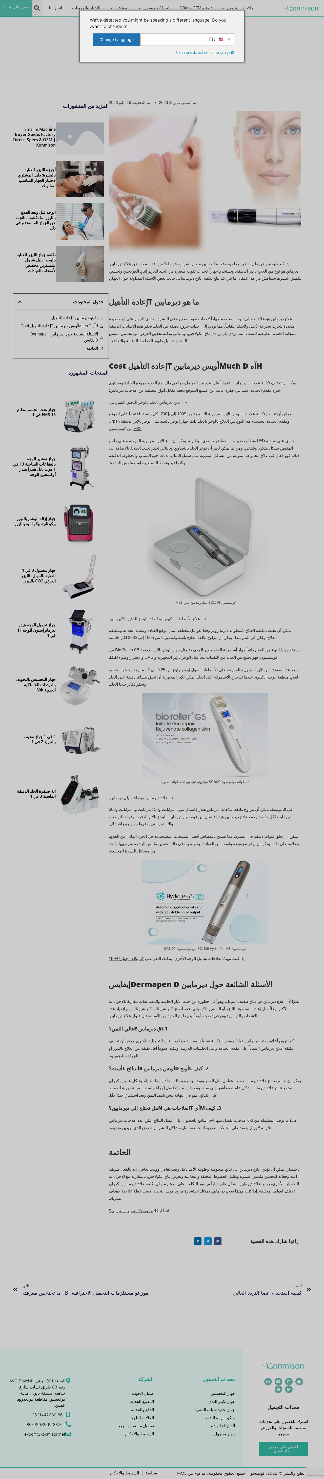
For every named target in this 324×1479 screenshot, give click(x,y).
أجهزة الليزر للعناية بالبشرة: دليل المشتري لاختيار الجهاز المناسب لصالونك (37, 177)
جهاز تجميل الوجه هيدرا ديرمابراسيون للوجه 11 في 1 (36, 630)
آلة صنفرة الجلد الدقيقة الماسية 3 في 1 (36, 793)
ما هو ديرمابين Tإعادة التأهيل (75, 317)
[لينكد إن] (289, 1381)
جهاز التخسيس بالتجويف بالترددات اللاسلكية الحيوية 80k (35, 684)
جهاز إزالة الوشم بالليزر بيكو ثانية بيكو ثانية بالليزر (35, 521)
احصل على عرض (16, 7)
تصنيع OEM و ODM (195, 8)
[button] (37, 8)
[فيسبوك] (299, 1381)
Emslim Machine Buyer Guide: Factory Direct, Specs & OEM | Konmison (34, 137)
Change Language (116, 39)
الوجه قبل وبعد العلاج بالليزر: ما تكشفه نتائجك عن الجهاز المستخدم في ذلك (35, 220)
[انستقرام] (268, 1381)
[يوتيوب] (278, 1381)
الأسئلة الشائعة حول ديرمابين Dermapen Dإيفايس (64, 337)
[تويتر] (289, 1389)
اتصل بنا (55, 8)
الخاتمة (92, 348)
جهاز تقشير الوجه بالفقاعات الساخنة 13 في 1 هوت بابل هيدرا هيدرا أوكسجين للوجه (34, 466)
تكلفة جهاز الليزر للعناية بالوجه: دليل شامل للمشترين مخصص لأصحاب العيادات (36, 262)
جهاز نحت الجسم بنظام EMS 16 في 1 (36, 412)
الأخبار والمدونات (86, 8)
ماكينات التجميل (240, 8)
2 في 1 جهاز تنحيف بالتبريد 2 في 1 (40, 739)
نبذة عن (121, 8)
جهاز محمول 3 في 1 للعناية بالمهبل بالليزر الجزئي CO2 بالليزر (38, 575)
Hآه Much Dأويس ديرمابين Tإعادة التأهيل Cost (59, 326)
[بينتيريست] (278, 1389)
